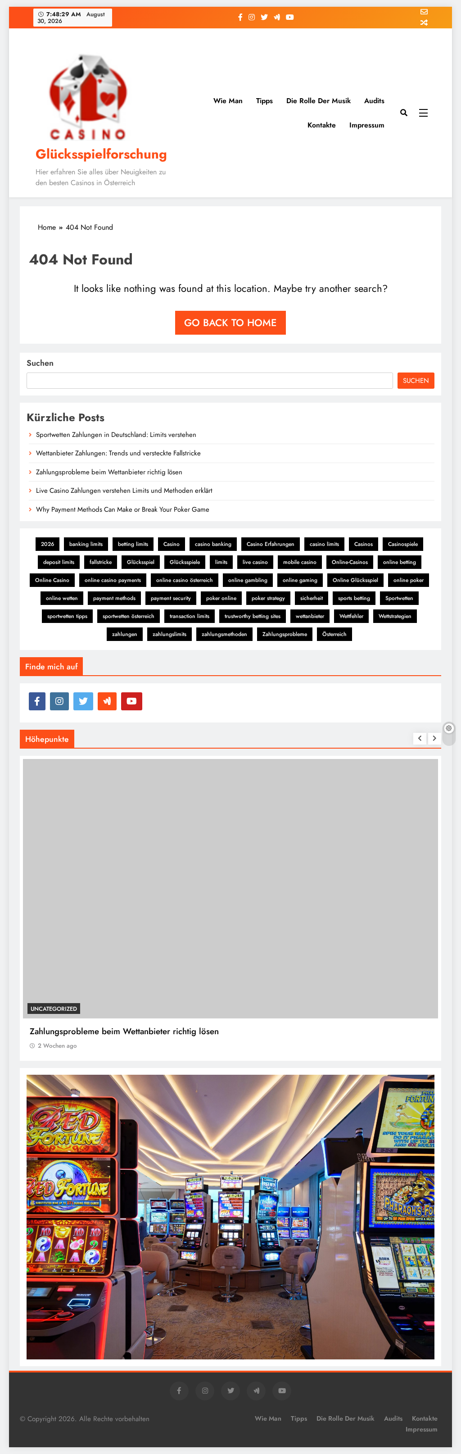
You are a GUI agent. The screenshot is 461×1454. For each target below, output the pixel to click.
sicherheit (311, 598)
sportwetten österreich (128, 616)
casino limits (324, 544)
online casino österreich (184, 580)
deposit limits (58, 562)
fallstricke (101, 562)
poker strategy (268, 598)
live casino (255, 562)
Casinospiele (403, 544)
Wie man (228, 100)
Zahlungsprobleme (284, 634)
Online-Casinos (350, 562)
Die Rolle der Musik (318, 100)
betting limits (133, 544)
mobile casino (299, 562)
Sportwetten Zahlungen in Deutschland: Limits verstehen (116, 435)
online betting (399, 562)
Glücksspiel (140, 562)
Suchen (40, 363)
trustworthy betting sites (252, 616)
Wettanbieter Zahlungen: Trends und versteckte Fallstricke (118, 453)
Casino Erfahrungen (270, 544)
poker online (221, 598)
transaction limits (189, 616)
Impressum (366, 125)
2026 (47, 544)
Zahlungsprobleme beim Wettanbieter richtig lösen (109, 472)
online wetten (62, 598)
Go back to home (230, 322)
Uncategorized (54, 1008)
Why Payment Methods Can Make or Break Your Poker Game (122, 509)
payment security (171, 598)
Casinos (363, 544)
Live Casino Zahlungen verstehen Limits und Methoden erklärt (124, 490)
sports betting (354, 598)
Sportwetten (399, 598)
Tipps (264, 100)
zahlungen (124, 634)
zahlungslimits (169, 634)
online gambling (247, 580)
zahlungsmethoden (224, 634)
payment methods (114, 598)
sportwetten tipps (67, 616)
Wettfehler (351, 616)
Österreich (334, 634)
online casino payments (113, 580)
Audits (374, 100)
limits (221, 562)
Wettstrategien (395, 616)
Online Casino (52, 580)
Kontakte (321, 125)
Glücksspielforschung (101, 154)
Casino (171, 544)
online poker (408, 580)
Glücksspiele (185, 562)
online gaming (300, 580)
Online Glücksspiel (355, 580)
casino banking (213, 544)
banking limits (86, 544)
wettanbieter (310, 616)
